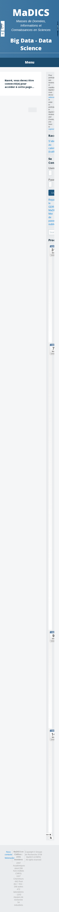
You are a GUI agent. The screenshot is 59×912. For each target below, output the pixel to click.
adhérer (51, 97)
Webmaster (9, 858)
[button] (51, 837)
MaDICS (30, 12)
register (51, 129)
